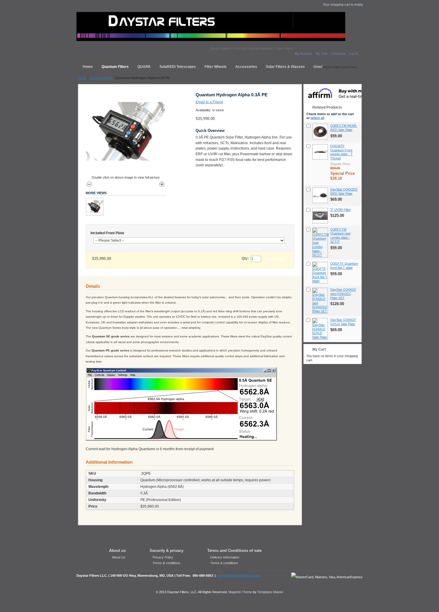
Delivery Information (224, 557)
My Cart (321, 53)
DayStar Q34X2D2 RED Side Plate (343, 191)
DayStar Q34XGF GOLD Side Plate (343, 322)
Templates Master (270, 592)
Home (82, 78)
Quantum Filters (101, 78)
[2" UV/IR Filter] (320, 215)
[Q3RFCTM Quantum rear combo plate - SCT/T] (320, 243)
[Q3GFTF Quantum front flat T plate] (320, 273)
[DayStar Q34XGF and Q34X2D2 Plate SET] (320, 301)
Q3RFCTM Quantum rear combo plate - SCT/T (340, 235)
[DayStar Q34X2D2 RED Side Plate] (320, 195)
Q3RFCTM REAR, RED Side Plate (343, 128)
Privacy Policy (163, 557)
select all (317, 118)
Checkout (338, 53)
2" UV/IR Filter (340, 209)
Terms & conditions (166, 563)
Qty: (245, 258)
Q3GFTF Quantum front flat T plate (344, 266)
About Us (118, 557)
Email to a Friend (209, 102)
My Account (303, 53)
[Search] (317, 66)
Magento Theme (240, 592)
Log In (353, 53)
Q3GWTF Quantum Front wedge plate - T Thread (341, 152)
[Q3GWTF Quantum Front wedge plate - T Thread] (320, 152)
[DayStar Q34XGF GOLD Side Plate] (320, 329)
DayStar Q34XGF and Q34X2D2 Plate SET (343, 294)
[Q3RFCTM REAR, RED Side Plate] (320, 131)
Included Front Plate (107, 233)
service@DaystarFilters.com (238, 575)
